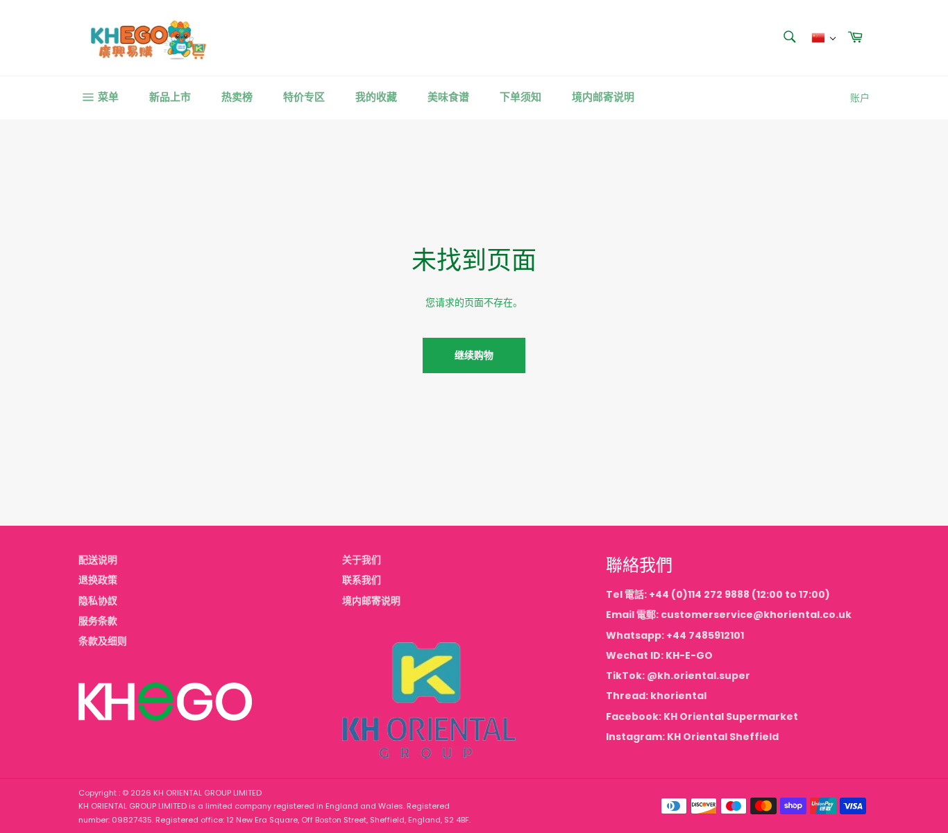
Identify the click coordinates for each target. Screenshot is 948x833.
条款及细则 (102, 641)
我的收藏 (376, 96)
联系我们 (361, 580)
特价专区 (304, 96)
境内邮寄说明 (603, 96)
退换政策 (97, 580)
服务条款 (97, 621)
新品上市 (170, 96)
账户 (860, 98)
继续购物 (474, 355)
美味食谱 (448, 96)
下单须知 (520, 96)
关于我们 (361, 560)
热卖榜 (237, 96)
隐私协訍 (97, 601)
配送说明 (97, 560)
